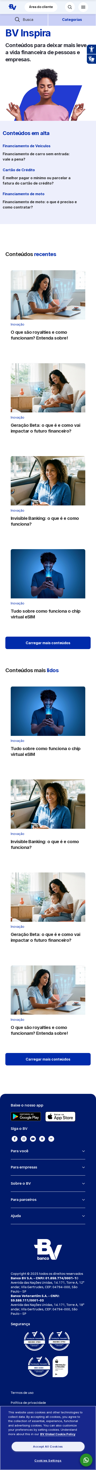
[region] (48, 1438)
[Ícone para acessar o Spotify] (51, 1139)
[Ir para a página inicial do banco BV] (12, 7)
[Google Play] (26, 1116)
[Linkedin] (42, 1139)
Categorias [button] (72, 19)
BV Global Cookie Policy (57, 1434)
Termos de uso (22, 1393)
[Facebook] (15, 1139)
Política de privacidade (28, 1402)
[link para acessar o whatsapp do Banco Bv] (88, 1460)
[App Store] (60, 1117)
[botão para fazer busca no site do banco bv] (70, 7)
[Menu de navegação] (83, 7)
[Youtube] (33, 1139)
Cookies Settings (47, 1460)
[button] (24, 19)
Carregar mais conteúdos (48, 643)
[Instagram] (24, 1139)
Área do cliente (41, 7)
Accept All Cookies (48, 1446)
